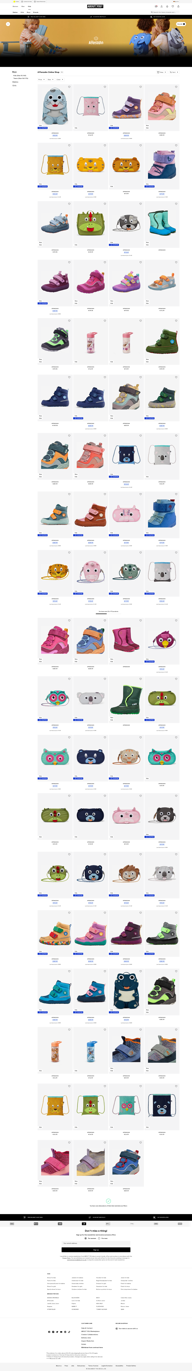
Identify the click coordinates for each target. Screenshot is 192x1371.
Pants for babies (126, 1283)
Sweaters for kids (101, 1286)
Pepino (74, 1303)
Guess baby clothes (78, 1283)
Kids (29, 6)
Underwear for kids (77, 1280)
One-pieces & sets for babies (56, 1283)
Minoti (123, 1303)
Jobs (72, 1365)
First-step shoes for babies (129, 1289)
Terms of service (93, 1365)
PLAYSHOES (100, 1306)
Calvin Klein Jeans (126, 1297)
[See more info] (55, 140)
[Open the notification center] (167, 6)
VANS (122, 1309)
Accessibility (119, 1365)
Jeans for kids (125, 1277)
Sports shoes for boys (54, 1289)
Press (66, 1365)
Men (23, 6)
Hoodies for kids (101, 1277)
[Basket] (178, 6)
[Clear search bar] (178, 12)
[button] (161, 72)
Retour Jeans (125, 1306)
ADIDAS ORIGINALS (53, 1297)
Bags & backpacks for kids (104, 1280)
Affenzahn (50, 1300)
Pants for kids (51, 1280)
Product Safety (131, 1365)
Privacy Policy (66, 1258)
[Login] (161, 6)
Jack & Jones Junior (53, 1303)
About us (59, 1365)
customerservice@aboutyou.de (76, 1260)
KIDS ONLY (99, 1303)
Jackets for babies (77, 1277)
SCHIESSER (75, 1309)
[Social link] (49, 1332)
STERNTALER (51, 1309)
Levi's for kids (76, 1300)
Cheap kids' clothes (127, 1280)
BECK (98, 1297)
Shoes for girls (51, 1286)
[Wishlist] (173, 6)
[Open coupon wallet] (156, 6)
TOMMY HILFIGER (101, 1309)
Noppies (49, 1306)
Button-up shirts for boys (104, 1289)
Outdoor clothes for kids (79, 1289)
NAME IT (74, 1306)
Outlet (17, 1)
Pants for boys (125, 1286)
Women (15, 6)
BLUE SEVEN (75, 1297)
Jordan (123, 1300)
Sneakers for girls (77, 1286)
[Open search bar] (151, 12)
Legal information (107, 1365)
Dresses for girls (101, 1283)
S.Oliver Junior (100, 1300)
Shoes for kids (51, 1277)
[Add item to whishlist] (69, 87)
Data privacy (81, 1365)
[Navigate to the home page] (58, 1324)
